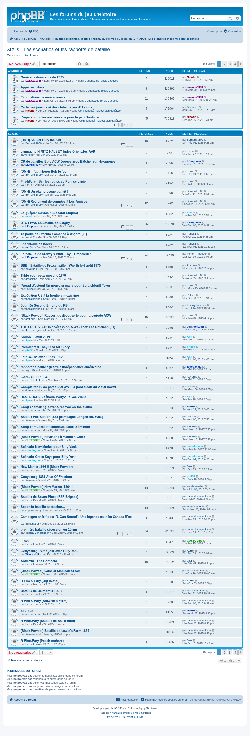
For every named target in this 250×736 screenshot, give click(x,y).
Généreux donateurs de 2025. (43, 77)
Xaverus (30, 268)
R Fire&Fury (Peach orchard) (42, 641)
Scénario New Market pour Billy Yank (49, 447)
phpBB (114, 708)
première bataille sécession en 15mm (49, 529)
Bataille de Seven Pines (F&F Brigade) (49, 497)
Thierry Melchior (196, 305)
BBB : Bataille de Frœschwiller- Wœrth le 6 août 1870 (61, 265)
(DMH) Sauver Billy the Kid (41, 140)
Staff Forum (31, 55)
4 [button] (235, 64)
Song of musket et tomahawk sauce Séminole (55, 427)
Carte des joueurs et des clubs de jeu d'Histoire (56, 107)
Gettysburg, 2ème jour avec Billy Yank (49, 551)
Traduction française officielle (115, 712)
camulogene (33, 450)
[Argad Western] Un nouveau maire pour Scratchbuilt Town (65, 285)
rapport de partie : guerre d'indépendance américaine (61, 367)
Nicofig (191, 77)
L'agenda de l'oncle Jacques (101, 80)
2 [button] (224, 64)
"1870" (26, 541)
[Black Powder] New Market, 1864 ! (47, 487)
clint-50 (191, 416)
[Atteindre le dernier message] (198, 77)
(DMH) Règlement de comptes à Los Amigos (54, 201)
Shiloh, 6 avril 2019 (35, 337)
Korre (190, 171)
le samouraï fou (196, 506)
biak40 (191, 386)
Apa (28, 340)
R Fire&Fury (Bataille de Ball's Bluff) (48, 621)
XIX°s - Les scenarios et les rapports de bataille (58, 49)
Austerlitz (192, 107)
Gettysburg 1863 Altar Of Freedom (46, 477)
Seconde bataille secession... (43, 507)
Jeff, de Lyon (33, 330)
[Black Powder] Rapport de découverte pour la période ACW (66, 315)
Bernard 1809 (33, 143)
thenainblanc (32, 298)
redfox (29, 247)
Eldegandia (194, 366)
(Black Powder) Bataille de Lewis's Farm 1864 (55, 631)
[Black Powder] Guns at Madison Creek (50, 571)
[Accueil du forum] (29, 16)
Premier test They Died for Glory (45, 347)
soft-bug (30, 318)
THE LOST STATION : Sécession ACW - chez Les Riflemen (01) (68, 327)
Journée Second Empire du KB (44, 305)
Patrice (29, 288)
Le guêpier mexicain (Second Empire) (49, 213)
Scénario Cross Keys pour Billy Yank (48, 457)
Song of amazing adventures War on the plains (56, 407)
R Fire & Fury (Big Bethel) (40, 581)
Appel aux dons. (33, 87)
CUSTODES (32, 440)
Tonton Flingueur (197, 253)
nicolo (29, 216)
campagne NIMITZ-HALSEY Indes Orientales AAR (58, 151)
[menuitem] (33, 31)
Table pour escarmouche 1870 (43, 275)
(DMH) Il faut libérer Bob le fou (44, 171)
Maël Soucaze (143, 712)
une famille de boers (36, 244)
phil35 (29, 350)
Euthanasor (32, 523)
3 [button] (230, 64)
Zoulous (27, 611)
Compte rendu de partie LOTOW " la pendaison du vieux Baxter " (70, 387)
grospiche (31, 278)
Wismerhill (32, 554)
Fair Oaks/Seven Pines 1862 (42, 357)
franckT (30, 237)
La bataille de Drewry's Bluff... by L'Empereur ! (56, 254)
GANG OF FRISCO (34, 377)
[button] (240, 64)
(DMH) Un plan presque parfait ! (44, 191)
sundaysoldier (195, 486)
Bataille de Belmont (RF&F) (41, 591)
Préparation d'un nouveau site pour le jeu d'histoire (60, 117)
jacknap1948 (33, 80)
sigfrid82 (30, 370)
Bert (27, 470)
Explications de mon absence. (43, 97)
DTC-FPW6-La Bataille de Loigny (45, 223)
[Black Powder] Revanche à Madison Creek (53, 437)
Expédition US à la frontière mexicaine (50, 295)
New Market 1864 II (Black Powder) (47, 467)
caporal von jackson (199, 496)
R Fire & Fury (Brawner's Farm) (44, 601)
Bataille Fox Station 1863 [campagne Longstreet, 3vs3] (62, 417)
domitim (29, 390)
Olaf (189, 560)
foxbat (29, 154)
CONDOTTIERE (35, 380)
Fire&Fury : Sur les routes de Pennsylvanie (53, 181)
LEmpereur (32, 164)
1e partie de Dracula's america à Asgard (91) (54, 234)
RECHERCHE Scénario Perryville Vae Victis (53, 397)
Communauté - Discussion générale (99, 110)
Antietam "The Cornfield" (40, 561)
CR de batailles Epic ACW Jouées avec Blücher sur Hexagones (68, 161)
